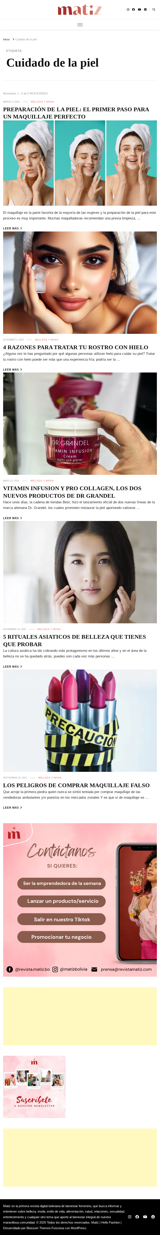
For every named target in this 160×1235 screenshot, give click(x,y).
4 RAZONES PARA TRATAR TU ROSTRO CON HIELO (75, 347)
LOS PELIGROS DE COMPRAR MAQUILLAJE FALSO (76, 785)
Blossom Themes (38, 1228)
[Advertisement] (80, 1016)
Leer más (11, 228)
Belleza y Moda (42, 101)
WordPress (78, 1228)
